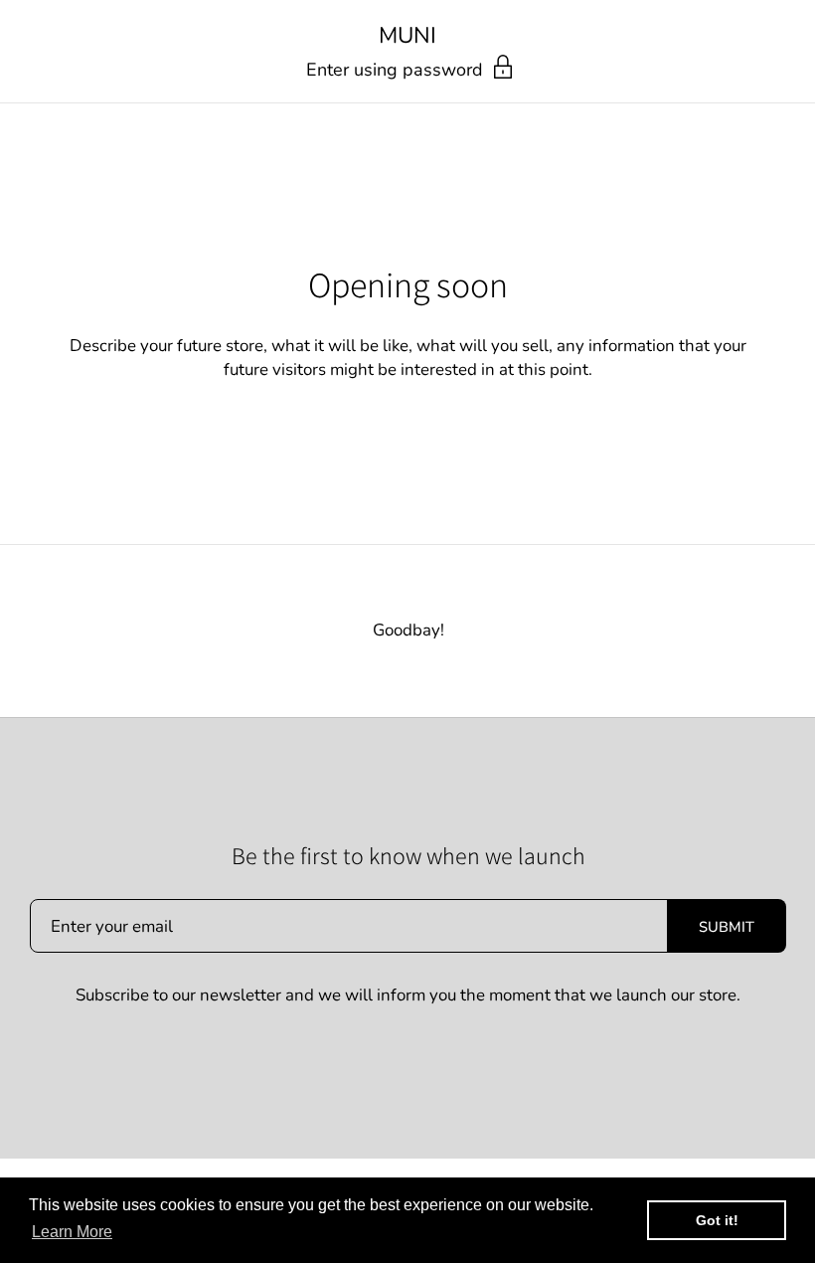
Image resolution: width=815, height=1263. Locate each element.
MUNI (407, 36)
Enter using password (397, 70)
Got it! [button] (717, 1220)
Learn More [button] (72, 1231)
